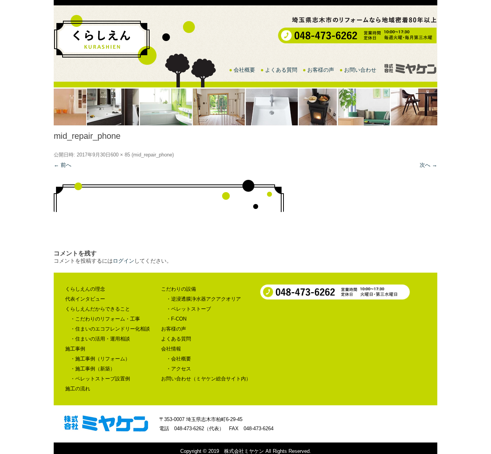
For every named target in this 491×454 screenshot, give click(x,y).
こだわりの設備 (178, 289)
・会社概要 (178, 359)
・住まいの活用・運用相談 (100, 339)
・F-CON (176, 319)
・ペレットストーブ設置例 (100, 379)
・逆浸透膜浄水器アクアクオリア (203, 299)
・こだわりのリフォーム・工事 (105, 319)
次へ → (428, 165)
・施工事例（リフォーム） (100, 359)
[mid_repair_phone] (245, 195)
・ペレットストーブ (188, 309)
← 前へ (62, 165)
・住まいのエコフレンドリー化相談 (110, 329)
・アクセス (178, 369)
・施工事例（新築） (92, 369)
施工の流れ (77, 388)
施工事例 (75, 349)
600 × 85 (120, 155)
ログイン (123, 261)
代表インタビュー (85, 299)
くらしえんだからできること (97, 309)
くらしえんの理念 (85, 289)
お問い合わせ (360, 70)
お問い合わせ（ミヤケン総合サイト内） (206, 379)
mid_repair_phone (152, 155)
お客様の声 (320, 70)
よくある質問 (281, 70)
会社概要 (244, 70)
